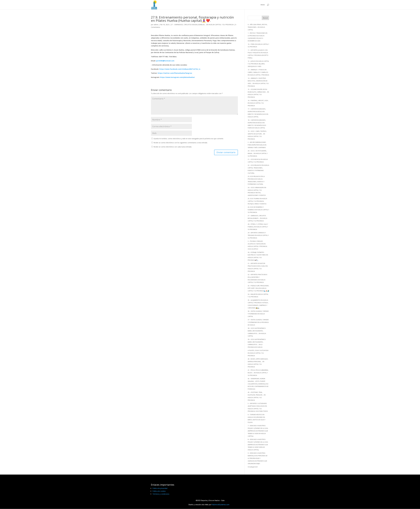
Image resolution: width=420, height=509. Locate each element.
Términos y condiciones (160, 494)
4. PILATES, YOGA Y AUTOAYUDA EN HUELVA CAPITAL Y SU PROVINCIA (258, 353)
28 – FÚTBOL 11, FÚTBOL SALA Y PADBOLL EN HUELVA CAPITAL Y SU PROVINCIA (258, 226)
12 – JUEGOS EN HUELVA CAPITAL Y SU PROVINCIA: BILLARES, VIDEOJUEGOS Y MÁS (258, 63)
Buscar (265, 18)
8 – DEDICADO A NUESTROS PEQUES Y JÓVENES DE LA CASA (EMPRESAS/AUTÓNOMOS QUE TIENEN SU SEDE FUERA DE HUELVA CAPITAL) (258, 444)
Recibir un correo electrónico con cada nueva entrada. (173, 147)
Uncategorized (252, 467)
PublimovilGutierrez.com (220, 505)
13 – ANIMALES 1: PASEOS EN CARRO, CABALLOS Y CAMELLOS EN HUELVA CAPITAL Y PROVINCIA (258, 72)
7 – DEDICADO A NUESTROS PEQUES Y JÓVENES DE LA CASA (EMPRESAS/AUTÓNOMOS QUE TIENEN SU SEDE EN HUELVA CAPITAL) (258, 431)
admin (156, 25)
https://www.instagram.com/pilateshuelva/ (177, 77)
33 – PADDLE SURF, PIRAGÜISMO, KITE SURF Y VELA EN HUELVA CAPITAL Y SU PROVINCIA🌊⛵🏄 (258, 288)
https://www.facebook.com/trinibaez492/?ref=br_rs (179, 69)
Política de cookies (159, 491)
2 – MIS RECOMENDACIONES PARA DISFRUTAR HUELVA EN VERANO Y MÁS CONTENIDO (257, 144)
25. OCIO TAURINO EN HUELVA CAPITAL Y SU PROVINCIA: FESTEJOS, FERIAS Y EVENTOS (257, 201)
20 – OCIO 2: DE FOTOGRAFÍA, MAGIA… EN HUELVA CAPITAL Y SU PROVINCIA (258, 153)
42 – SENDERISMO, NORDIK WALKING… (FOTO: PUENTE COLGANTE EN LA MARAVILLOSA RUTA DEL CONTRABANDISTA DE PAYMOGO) (258, 384)
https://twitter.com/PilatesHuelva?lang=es (175, 73)
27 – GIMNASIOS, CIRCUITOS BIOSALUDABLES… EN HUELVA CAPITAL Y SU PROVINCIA (202, 25)
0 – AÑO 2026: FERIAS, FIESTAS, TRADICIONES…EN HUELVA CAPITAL (257, 27)
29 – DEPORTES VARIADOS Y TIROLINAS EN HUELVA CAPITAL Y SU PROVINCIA (258, 235)
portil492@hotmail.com (165, 61)
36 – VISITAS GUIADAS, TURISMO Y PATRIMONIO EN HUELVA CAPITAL (258, 313)
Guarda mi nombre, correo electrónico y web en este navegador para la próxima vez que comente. (189, 139)
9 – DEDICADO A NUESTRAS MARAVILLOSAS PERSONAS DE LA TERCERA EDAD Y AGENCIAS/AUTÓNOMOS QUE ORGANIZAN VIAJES (257, 458)
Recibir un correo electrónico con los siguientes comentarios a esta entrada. (180, 143)
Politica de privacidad (159, 488)
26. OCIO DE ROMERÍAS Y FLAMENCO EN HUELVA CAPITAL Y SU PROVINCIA (258, 209)
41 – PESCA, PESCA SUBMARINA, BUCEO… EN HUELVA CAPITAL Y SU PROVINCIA (258, 372)
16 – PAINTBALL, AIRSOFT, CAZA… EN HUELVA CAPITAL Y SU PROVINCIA (258, 103)
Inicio (263, 5)
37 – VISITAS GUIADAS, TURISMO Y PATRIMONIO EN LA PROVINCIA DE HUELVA (258, 322)
